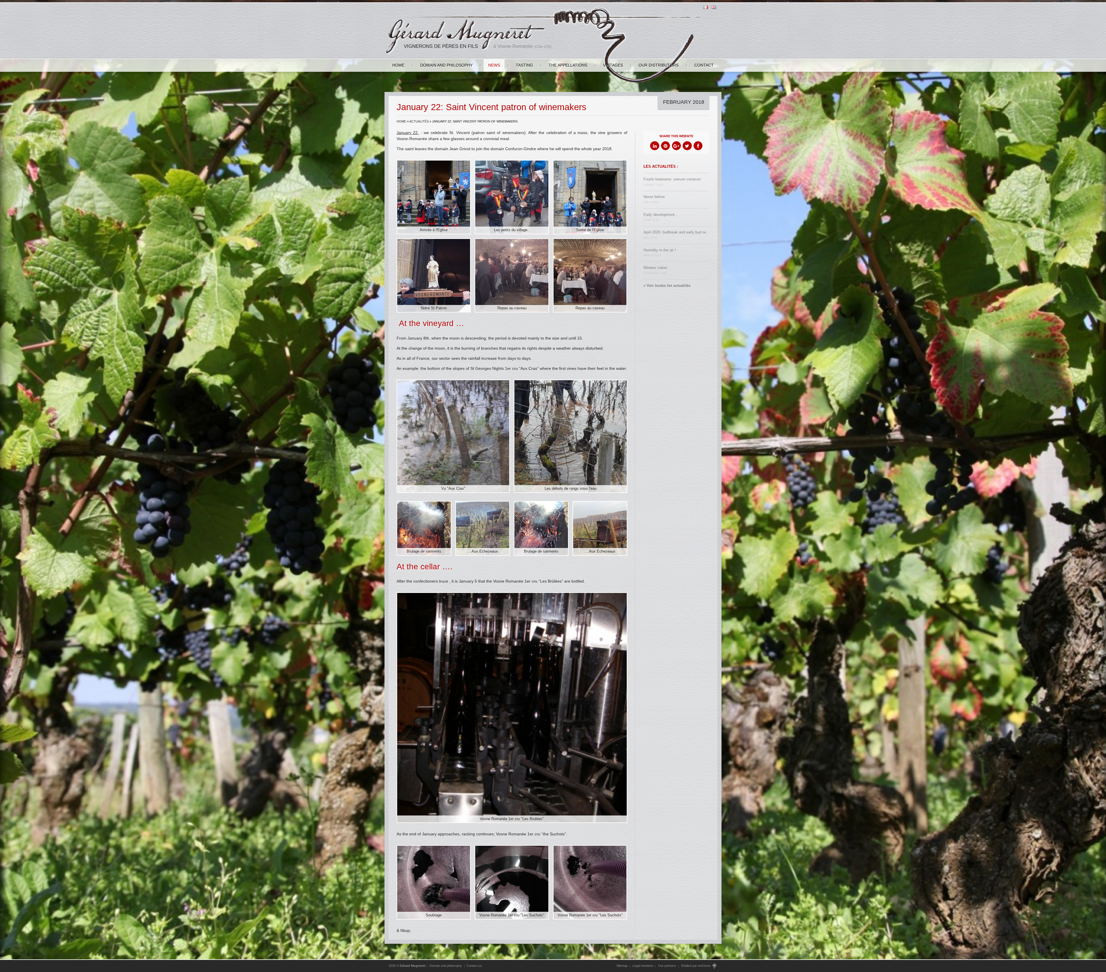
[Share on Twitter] (687, 145)
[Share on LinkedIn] (654, 145)
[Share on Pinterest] (665, 145)
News (494, 65)
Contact (704, 65)
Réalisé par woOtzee (696, 965)
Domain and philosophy (446, 65)
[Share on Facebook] (698, 145)
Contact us (474, 965)
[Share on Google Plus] (676, 145)
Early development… (660, 217)
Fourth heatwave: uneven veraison (672, 181)
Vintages (613, 65)
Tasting (524, 65)
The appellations (568, 65)
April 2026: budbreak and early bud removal (676, 234)
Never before (654, 199)
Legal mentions (643, 965)
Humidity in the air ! (659, 252)
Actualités (419, 121)
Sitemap (622, 965)
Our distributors (659, 65)
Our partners (667, 965)
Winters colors (655, 270)
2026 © (407, 965)
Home (398, 65)
